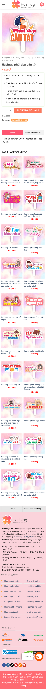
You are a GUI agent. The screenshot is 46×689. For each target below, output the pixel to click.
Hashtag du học (34, 591)
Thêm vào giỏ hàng (28, 110)
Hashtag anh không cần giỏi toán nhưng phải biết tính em (34, 387)
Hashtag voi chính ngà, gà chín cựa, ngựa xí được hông (10, 422)
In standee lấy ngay (35, 617)
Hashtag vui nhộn (34, 607)
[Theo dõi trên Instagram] (8, 665)
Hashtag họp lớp (11, 586)
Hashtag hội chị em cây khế (33, 457)
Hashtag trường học (13, 591)
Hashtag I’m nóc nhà (9, 247)
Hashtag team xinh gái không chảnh (10, 352)
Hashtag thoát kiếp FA (10, 385)
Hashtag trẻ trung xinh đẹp (33, 248)
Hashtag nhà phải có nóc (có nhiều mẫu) (34, 493)
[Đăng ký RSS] (20, 665)
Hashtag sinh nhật (12, 612)
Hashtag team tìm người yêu (34, 318)
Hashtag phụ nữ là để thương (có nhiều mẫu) (10, 181)
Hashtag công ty (11, 581)
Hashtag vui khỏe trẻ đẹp (11, 214)
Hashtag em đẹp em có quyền (11, 318)
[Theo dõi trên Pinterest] (16, 665)
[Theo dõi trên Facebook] (4, 665)
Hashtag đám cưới (12, 596)
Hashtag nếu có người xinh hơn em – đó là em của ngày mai (10, 283)
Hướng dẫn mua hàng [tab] (33, 132)
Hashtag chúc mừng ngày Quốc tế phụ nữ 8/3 (11, 493)
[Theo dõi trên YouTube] (24, 665)
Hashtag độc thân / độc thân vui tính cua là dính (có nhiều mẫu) (33, 283)
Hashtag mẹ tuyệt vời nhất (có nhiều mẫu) (33, 215)
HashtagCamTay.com (33, 683)
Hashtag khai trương (13, 607)
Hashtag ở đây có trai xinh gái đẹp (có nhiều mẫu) (10, 458)
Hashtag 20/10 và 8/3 (19, 120)
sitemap (23, 686)
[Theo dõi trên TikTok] (12, 665)
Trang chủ (6, 57)
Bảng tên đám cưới (12, 602)
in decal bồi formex (12, 617)
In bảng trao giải (34, 612)
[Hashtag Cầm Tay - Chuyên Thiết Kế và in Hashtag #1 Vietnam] (23, 4)
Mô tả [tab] (12, 132)
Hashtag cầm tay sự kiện (23, 57)
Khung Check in (33, 581)
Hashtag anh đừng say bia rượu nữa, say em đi (33, 181)
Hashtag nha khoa (35, 602)
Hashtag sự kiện (34, 586)
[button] (3, 4)
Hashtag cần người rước (34, 351)
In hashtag (21, 537)
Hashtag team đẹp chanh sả (34, 421)
